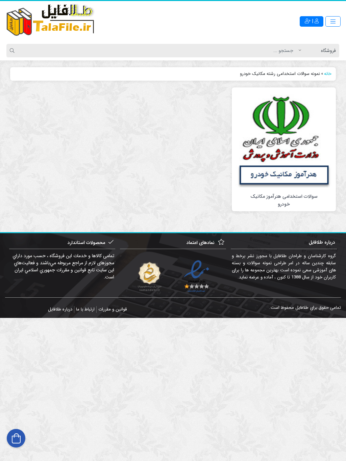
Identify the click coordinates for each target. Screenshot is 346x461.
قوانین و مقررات (112, 309)
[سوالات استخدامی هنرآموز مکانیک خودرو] (283, 139)
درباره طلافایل (60, 309)
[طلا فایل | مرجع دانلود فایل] (50, 21)
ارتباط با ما (85, 309)
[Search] (13, 50)
